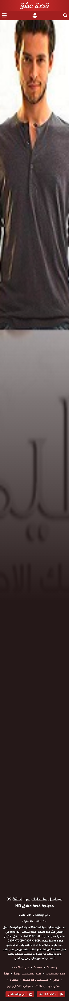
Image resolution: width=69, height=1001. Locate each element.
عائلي (56, 980)
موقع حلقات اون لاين (19, 986)
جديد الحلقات (21, 967)
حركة (6, 973)
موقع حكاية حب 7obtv (47, 986)
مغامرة (14, 980)
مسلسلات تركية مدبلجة (35, 980)
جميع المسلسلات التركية (28, 973)
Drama (38, 967)
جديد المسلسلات (55, 973)
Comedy (52, 967)
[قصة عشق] (34, 5)
